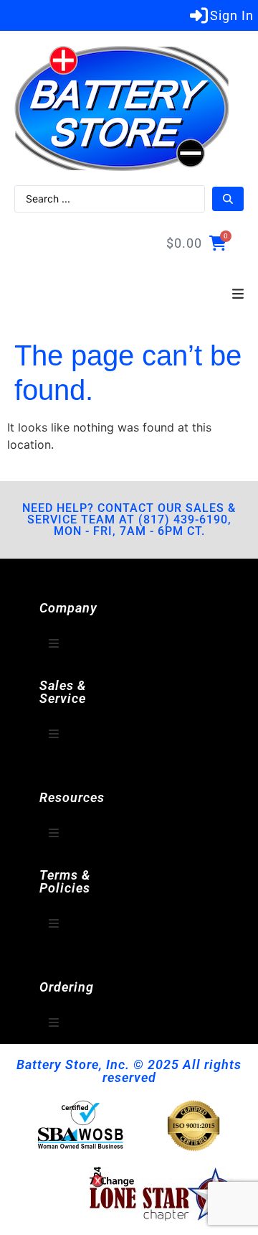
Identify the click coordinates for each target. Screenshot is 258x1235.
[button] (238, 294)
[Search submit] (228, 199)
